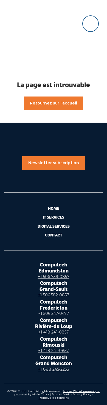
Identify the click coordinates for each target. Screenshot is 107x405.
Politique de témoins (54, 398)
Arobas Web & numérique (81, 391)
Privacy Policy (82, 394)
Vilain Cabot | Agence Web (51, 394)
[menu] (90, 23)
